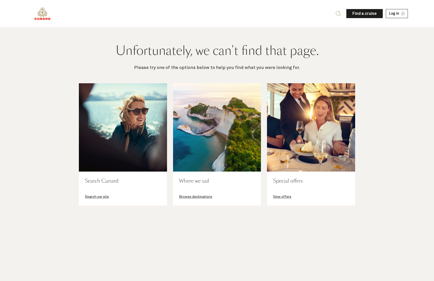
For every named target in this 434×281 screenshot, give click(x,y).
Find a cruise (364, 14)
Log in (394, 13)
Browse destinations (195, 196)
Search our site (97, 196)
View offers (282, 196)
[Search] (338, 14)
